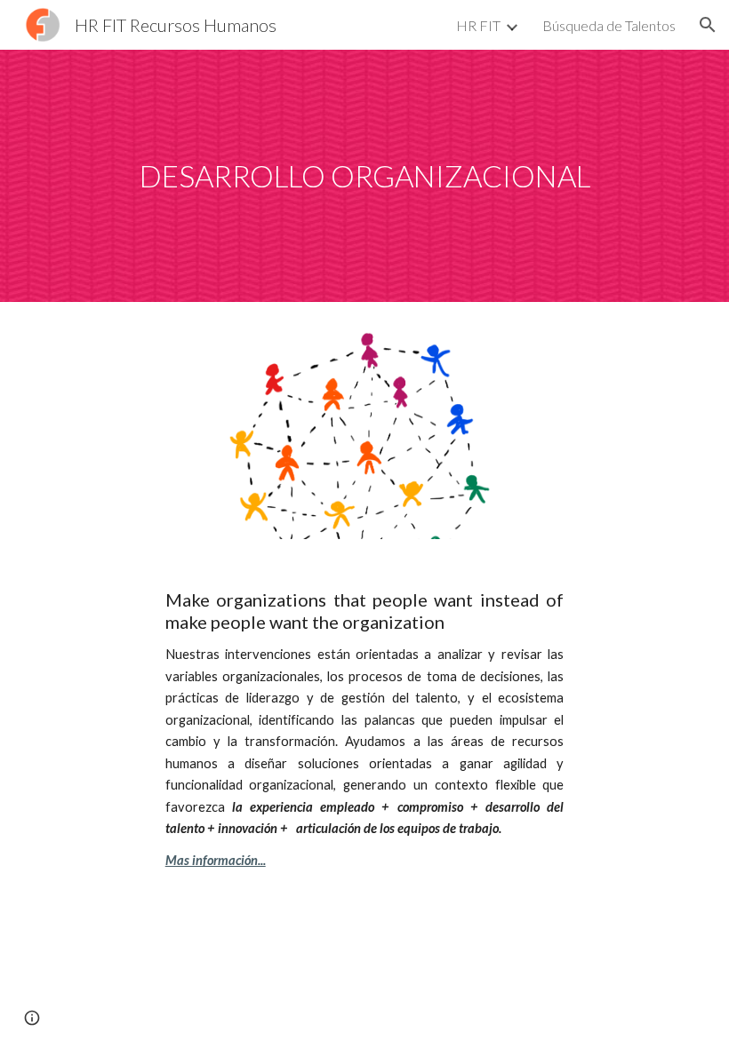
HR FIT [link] (478, 25)
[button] (707, 25)
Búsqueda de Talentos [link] (609, 25)
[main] (364, 176)
